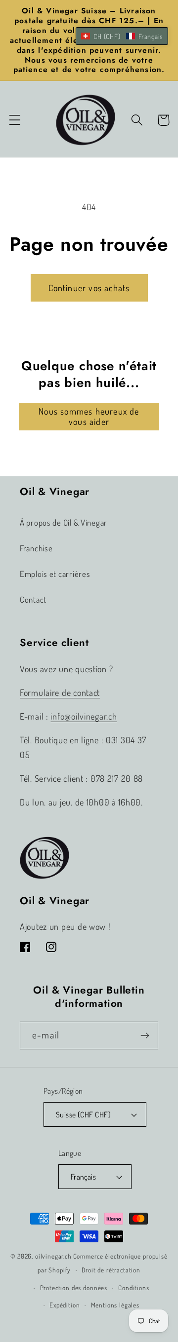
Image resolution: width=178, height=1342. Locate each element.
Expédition (64, 1305)
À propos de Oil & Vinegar (63, 522)
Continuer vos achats (89, 287)
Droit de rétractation (111, 1269)
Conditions (133, 1287)
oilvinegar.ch (53, 1256)
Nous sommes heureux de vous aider (89, 416)
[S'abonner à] (145, 1035)
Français (83, 1177)
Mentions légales (115, 1305)
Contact (33, 599)
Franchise (36, 548)
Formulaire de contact (60, 692)
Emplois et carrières (55, 574)
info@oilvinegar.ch (83, 716)
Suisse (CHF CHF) (83, 1114)
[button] (15, 120)
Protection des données (73, 1287)
